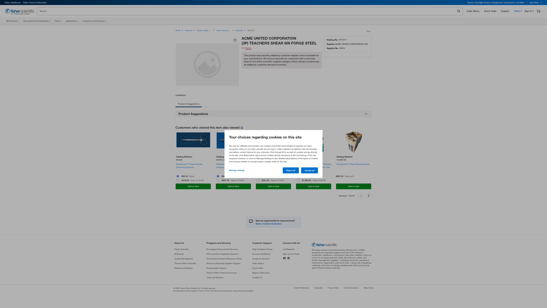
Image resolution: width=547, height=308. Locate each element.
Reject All (290, 170)
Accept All (309, 170)
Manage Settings (236, 170)
